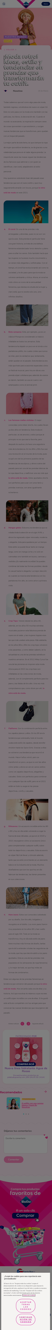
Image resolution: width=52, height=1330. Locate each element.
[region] (25, 1301)
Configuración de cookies (25, 1319)
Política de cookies (29, 1295)
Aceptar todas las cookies (26, 1305)
